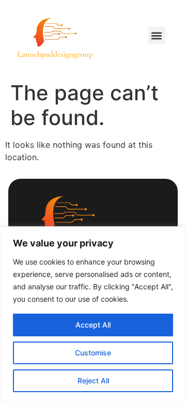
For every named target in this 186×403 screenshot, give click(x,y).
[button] (156, 35)
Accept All (93, 324)
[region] (93, 314)
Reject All (93, 380)
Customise (93, 352)
